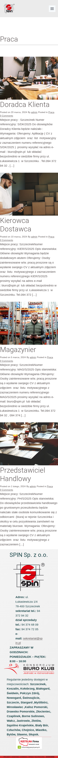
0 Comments (6, 115)
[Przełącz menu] (52, 8)
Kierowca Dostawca (15, 224)
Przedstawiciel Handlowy (22, 474)
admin (34, 112)
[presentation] (29, 78)
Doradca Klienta (25, 104)
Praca (51, 112)
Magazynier (18, 350)
